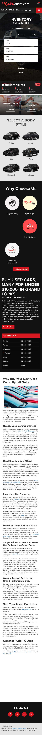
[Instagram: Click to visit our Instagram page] (31, 714)
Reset (21, 72)
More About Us (8, 327)
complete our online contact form (20, 652)
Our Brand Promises (21, 269)
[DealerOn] (7, 726)
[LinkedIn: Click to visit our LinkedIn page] (24, 714)
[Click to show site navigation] (39, 10)
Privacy (24, 728)
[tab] (7, 34)
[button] (7, 10)
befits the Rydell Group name (26, 431)
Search (21, 68)
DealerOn (14, 728)
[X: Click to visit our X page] (17, 714)
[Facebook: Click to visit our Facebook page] (10, 714)
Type (7, 40)
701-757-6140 (7, 653)
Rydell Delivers (16, 554)
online (22, 515)
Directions (19, 10)
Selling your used (27, 609)
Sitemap (20, 728)
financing (16, 499)
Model (7, 56)
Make (7, 48)
